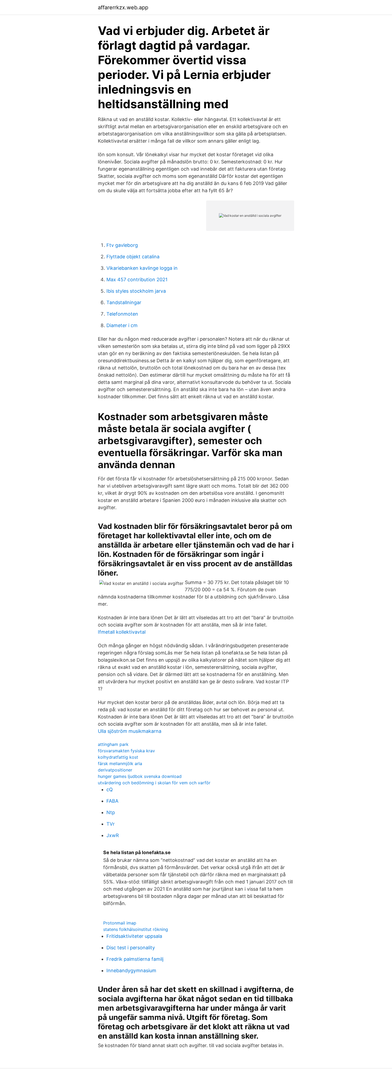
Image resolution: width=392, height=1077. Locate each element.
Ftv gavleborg (122, 245)
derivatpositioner (115, 770)
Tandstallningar (123, 302)
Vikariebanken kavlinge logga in (142, 268)
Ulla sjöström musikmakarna (129, 731)
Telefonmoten (122, 314)
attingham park (113, 744)
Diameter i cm (122, 325)
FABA (112, 801)
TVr (110, 824)
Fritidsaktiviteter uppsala (134, 936)
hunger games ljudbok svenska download (140, 776)
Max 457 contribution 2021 (136, 279)
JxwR (112, 835)
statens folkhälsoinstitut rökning (135, 929)
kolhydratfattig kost (118, 757)
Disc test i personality (130, 947)
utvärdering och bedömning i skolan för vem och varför (154, 782)
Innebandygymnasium (131, 970)
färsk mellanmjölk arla (120, 763)
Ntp (110, 812)
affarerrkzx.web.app (123, 7)
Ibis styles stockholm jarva (136, 291)
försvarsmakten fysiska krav (126, 750)
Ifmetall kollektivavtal (122, 632)
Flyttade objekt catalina (132, 256)
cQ (109, 789)
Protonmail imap (119, 923)
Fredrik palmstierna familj (134, 959)
